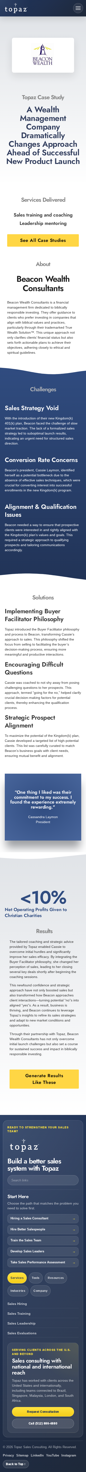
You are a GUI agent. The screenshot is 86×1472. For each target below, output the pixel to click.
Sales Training (19, 1313)
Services (17, 1278)
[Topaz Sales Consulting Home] (24, 8)
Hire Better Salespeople (28, 1229)
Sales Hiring (17, 1304)
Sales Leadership (21, 1323)
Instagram (68, 1455)
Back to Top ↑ (16, 1464)
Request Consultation (43, 1411)
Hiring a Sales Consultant (29, 1218)
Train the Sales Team (26, 1240)
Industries (18, 1291)
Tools (36, 1278)
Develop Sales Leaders (27, 1251)
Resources (56, 1278)
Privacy (8, 1455)
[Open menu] (78, 8)
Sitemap (22, 1455)
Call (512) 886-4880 (43, 1423)
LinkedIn (37, 1455)
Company (40, 1291)
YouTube (52, 1455)
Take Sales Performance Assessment (38, 1262)
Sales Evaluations (22, 1333)
